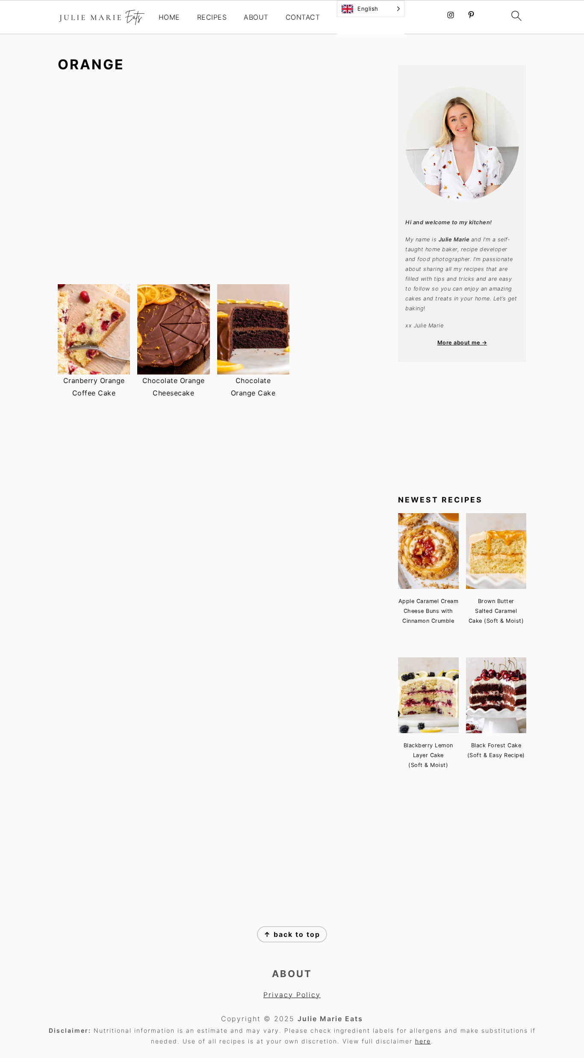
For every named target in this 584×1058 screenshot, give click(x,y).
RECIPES (212, 17)
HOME (169, 17)
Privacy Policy (292, 994)
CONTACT (303, 17)
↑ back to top (292, 934)
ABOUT (256, 17)
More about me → (462, 342)
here (423, 1041)
